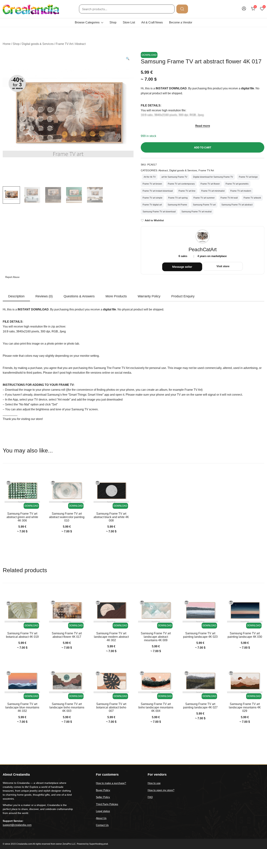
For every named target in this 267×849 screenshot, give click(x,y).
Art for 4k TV (150, 177)
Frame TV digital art (152, 204)
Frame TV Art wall (229, 198)
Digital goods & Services (38, 43)
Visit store (223, 266)
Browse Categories (87, 22)
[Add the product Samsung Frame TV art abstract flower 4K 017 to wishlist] (81, 600)
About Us (101, 818)
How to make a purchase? (111, 783)
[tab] (16, 296)
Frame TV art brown (152, 184)
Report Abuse (12, 277)
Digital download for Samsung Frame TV (213, 177)
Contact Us (102, 825)
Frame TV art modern (240, 191)
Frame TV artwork (252, 198)
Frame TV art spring (178, 198)
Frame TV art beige (248, 177)
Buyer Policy (103, 790)
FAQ (150, 797)
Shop (113, 22)
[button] (128, 58)
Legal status (103, 811)
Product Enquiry (183, 296)
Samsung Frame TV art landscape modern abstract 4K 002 (111, 637)
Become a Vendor (180, 22)
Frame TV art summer (204, 198)
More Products (116, 296)
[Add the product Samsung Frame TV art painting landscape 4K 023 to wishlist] (215, 600)
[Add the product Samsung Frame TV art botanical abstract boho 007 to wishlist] (126, 670)
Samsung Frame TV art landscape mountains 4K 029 (245, 707)
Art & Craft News (152, 22)
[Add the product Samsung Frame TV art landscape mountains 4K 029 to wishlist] (259, 670)
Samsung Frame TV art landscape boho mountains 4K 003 (66, 707)
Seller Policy (103, 797)
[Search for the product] (182, 9)
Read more (202, 126)
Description (16, 296)
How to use (154, 783)
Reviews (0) (44, 296)
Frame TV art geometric (237, 184)
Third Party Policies (107, 804)
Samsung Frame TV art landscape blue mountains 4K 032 (22, 707)
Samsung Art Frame (177, 204)
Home (7, 43)
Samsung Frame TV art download (159, 211)
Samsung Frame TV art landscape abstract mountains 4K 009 (156, 637)
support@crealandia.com (17, 824)
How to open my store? (161, 790)
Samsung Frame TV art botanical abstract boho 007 (111, 707)
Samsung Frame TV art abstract (236, 204)
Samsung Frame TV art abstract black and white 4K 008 (111, 517)
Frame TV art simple (152, 198)
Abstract (80, 43)
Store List (129, 22)
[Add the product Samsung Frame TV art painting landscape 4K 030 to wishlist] (259, 600)
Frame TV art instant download (158, 191)
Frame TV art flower (210, 184)
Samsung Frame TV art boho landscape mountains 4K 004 (155, 707)
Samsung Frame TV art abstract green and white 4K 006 (22, 517)
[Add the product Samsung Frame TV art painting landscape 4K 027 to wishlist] (215, 670)
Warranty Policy (149, 296)
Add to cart (202, 147)
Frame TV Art (64, 43)
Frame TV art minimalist (212, 191)
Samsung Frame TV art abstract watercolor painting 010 (66, 517)
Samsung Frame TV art (204, 204)
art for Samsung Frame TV (174, 177)
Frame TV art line (187, 191)
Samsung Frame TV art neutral (196, 211)
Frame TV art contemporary (181, 184)
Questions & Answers (79, 296)
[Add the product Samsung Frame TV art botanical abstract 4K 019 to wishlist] (37, 600)
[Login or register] (243, 10)
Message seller (182, 266)
